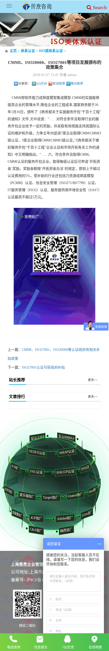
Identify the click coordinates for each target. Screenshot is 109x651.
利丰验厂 (99, 484)
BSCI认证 (23, 445)
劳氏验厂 (23, 472)
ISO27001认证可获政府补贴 (43, 367)
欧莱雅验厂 (20, 514)
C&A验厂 (38, 530)
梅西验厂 (68, 530)
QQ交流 (68, 647)
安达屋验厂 (82, 499)
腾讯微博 (77, 83)
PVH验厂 (20, 523)
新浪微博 (59, 83)
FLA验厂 (10, 460)
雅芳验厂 (8, 507)
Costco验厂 (81, 495)
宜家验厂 (32, 515)
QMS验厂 (95, 460)
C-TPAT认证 (15, 458)
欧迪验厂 (60, 495)
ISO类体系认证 (51, 51)
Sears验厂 (71, 472)
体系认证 (28, 51)
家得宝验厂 (89, 477)
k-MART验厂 (8, 482)
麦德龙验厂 (80, 522)
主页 (13, 51)
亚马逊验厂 (45, 470)
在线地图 (95, 647)
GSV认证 (34, 449)
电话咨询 (13, 647)
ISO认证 (89, 468)
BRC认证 (61, 449)
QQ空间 (41, 83)
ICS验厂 (20, 467)
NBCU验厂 (94, 507)
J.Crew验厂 (89, 513)
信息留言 (40, 647)
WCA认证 (83, 445)
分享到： (24, 83)
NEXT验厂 (61, 515)
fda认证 (85, 454)
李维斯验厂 (32, 495)
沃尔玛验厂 (13, 491)
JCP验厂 (41, 518)
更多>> (93, 380)
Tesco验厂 (96, 490)
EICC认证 (35, 438)
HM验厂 (14, 499)
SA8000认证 (63, 437)
